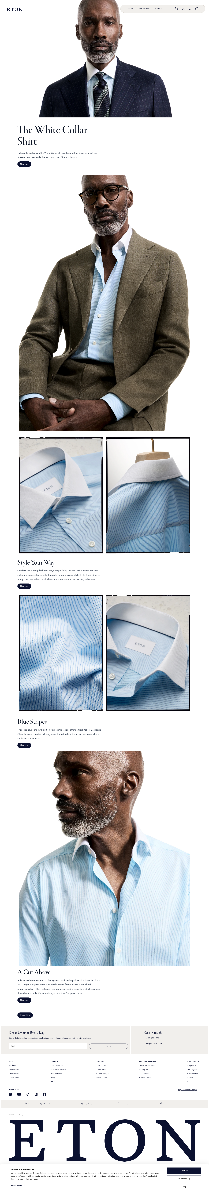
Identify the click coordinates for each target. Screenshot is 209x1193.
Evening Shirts (14, 1082)
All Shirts (12, 1065)
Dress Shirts (14, 1074)
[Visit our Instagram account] (10, 1094)
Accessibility (144, 1074)
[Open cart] (196, 8)
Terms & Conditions (147, 1065)
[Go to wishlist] (190, 8)
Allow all (184, 1171)
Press (189, 1082)
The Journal (144, 9)
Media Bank (56, 1082)
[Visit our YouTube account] (19, 1094)
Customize (182, 1179)
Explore (159, 9)
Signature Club (57, 1065)
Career (190, 1078)
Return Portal (56, 1074)
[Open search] (176, 8)
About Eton (101, 1070)
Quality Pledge (102, 1074)
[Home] (104, 1140)
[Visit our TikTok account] (27, 1094)
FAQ (53, 1078)
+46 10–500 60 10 (152, 1038)
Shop (130, 9)
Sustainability (192, 1074)
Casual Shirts (14, 1078)
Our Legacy (192, 1070)
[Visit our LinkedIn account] (36, 1094)
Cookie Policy (144, 1078)
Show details (16, 1186)
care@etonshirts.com (153, 1043)
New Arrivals (14, 1070)
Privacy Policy (144, 1070)
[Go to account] (183, 8)
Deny (184, 1187)
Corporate (191, 1065)
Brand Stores (101, 1078)
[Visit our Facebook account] (44, 1094)
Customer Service (58, 1070)
